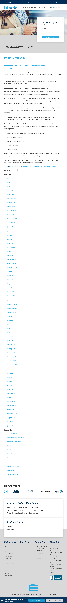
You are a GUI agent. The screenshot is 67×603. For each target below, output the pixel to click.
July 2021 (10, 422)
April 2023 (10, 336)
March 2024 (11, 292)
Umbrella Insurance (13, 474)
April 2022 (10, 385)
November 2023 (12, 308)
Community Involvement (10, 553)
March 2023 (11, 340)
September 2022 (12, 365)
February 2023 (11, 345)
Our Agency (27, 7)
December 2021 (12, 401)
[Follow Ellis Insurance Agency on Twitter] (34, 2)
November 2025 (12, 211)
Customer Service (41, 7)
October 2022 (11, 361)
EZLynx (35, 594)
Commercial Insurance (14, 442)
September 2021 (12, 414)
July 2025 (10, 227)
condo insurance (27, 166)
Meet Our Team (8, 551)
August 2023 (11, 320)
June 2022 (10, 377)
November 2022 (12, 357)
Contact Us (58, 7)
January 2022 (11, 397)
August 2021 (11, 418)
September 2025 (12, 219)
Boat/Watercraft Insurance (15, 438)
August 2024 (11, 271)
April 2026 (10, 190)
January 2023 (11, 349)
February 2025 (11, 247)
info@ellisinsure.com (42, 558)
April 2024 (10, 288)
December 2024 (12, 255)
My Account (58, 2)
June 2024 (10, 280)
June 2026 (10, 182)
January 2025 (11, 251)
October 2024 (11, 263)
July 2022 (10, 373)
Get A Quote (49, 7)
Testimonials (8, 558)
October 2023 (11, 312)
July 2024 (10, 276)
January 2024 (11, 300)
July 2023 (10, 324)
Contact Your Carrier (9, 563)
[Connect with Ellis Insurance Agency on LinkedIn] (33, 2)
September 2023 (12, 316)
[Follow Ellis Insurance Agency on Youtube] (35, 2)
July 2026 (10, 178)
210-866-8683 (40, 553)
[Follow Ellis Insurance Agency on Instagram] (31, 2)
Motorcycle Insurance (14, 462)
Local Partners (8, 556)
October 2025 (11, 215)
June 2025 (10, 231)
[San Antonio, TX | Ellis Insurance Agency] (10, 7)
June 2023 (10, 328)
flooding (46, 166)
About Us (7, 549)
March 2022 (11, 389)
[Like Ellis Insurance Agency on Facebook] (32, 2)
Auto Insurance (12, 433)
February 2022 (11, 393)
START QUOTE (50, 37)
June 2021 (10, 426)
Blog (54, 7)
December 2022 (12, 353)
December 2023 (12, 304)
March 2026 (11, 194)
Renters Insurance (13, 466)
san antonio (52, 166)
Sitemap (7, 573)
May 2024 (10, 284)
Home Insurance (12, 454)
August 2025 (11, 223)
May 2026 (10, 186)
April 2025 (10, 239)
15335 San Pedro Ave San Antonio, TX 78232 (42, 547)
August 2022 (11, 369)
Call (54, 600)
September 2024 (12, 267)
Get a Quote (36, 600)
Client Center (8, 561)
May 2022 (10, 381)
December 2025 (12, 207)
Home (22, 7)
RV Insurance (11, 470)
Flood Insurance (12, 450)
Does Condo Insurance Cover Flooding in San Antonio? (24, 65)
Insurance (33, 7)
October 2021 (11, 409)
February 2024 (11, 296)
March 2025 (11, 243)
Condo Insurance (13, 166)
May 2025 (10, 235)
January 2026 (11, 202)
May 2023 (10, 332)
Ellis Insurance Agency (38, 166)
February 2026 (11, 198)
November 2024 (12, 259)
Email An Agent (26, 2)
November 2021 (12, 405)
